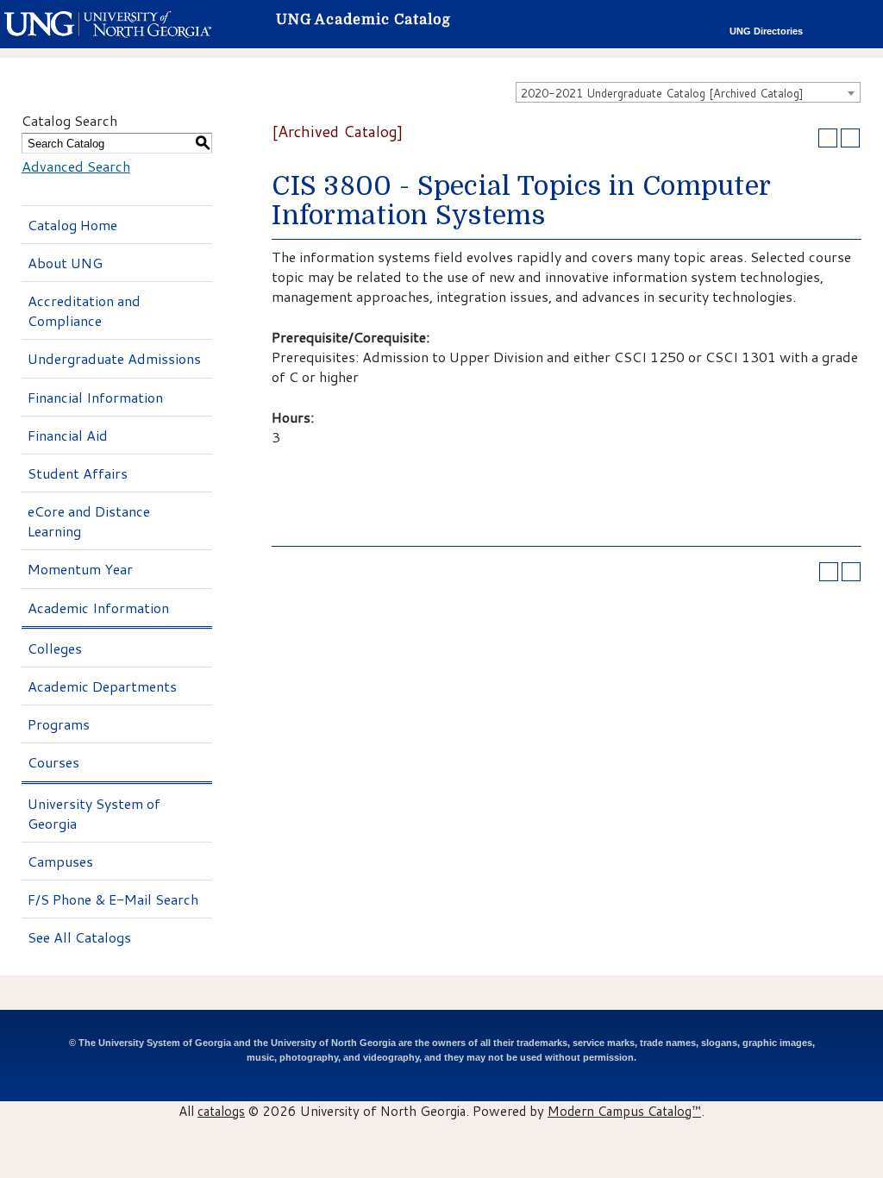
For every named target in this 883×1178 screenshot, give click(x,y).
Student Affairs (78, 473)
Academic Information (98, 607)
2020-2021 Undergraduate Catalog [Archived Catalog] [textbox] (662, 93)
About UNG (65, 263)
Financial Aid (68, 435)
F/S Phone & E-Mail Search (113, 899)
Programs (59, 724)
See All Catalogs (79, 937)
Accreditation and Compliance (84, 310)
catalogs (221, 1110)
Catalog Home (72, 225)
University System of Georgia (94, 813)
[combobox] (688, 92)
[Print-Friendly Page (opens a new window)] (827, 137)
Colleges (55, 648)
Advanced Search (76, 166)
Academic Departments (102, 686)
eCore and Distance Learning (89, 521)
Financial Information (95, 397)
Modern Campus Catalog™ (624, 1110)
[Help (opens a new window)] (850, 137)
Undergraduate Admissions (114, 358)
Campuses (60, 861)
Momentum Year (80, 569)
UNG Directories (766, 31)
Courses (53, 762)
